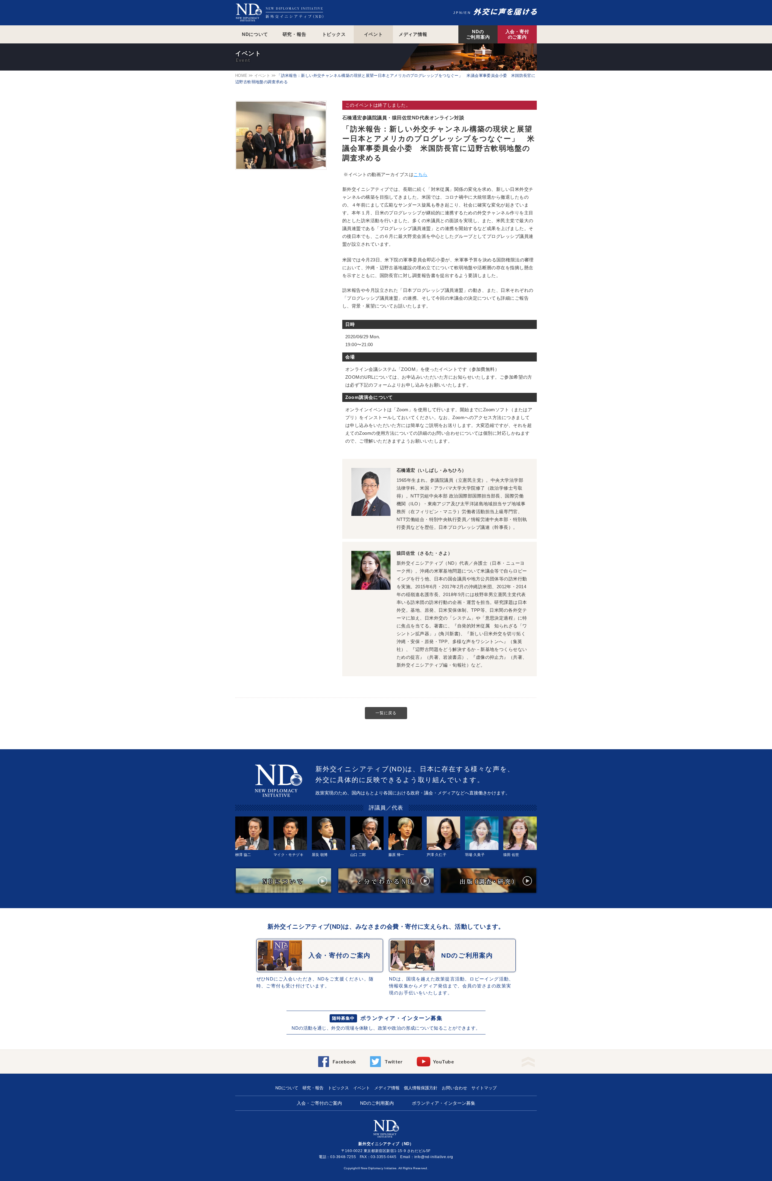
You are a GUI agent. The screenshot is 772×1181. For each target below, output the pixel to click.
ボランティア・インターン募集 (401, 1018)
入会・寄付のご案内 (517, 34)
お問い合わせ (454, 1087)
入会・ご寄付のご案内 (319, 1103)
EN (467, 12)
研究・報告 (294, 34)
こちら (420, 174)
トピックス (334, 34)
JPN (458, 12)
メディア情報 (413, 34)
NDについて (255, 34)
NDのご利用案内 (478, 34)
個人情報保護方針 (421, 1087)
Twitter (393, 1061)
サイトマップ (484, 1087)
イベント (373, 34)
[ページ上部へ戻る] (528, 1060)
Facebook (344, 1061)
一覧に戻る (386, 713)
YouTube (443, 1061)
